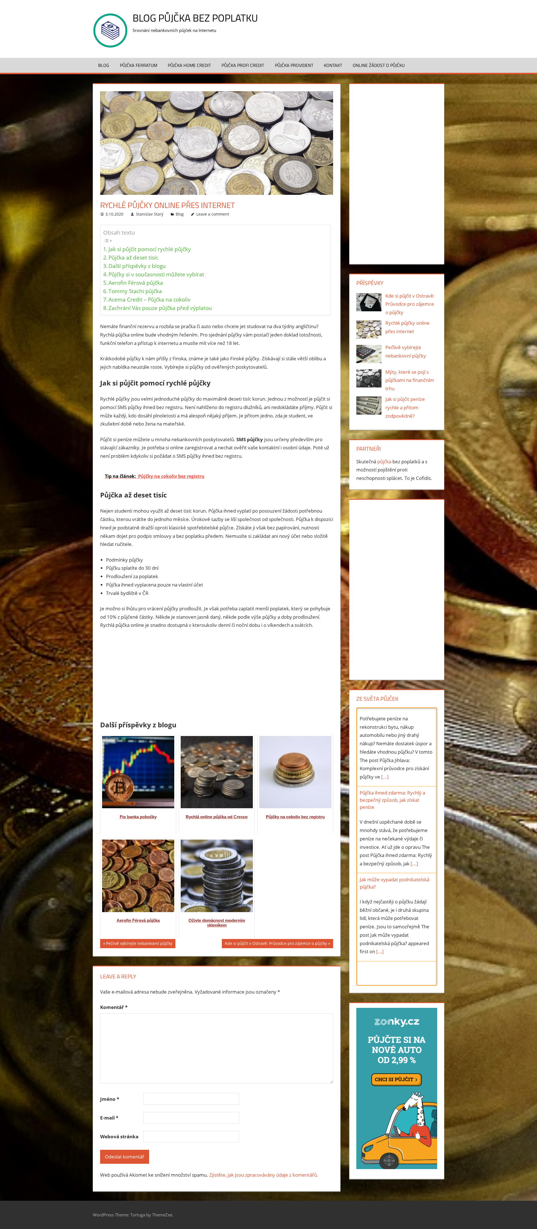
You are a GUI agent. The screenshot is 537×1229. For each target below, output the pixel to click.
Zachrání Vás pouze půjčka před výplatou (160, 307)
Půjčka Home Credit (189, 65)
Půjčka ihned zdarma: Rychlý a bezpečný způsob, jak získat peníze (392, 721)
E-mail (109, 1117)
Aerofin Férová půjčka (136, 282)
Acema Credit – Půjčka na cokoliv (149, 299)
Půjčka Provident (294, 65)
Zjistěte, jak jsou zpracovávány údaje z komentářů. (263, 1175)
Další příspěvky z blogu (137, 265)
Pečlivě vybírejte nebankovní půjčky (139, 944)
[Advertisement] (216, 676)
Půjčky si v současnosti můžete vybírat (156, 274)
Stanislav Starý (149, 214)
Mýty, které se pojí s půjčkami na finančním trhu (409, 380)
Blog (103, 65)
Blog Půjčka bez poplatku (195, 17)
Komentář (114, 1007)
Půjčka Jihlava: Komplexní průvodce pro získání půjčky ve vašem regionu (393, 896)
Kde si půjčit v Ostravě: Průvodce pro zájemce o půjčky (276, 944)
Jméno (109, 1099)
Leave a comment (212, 214)
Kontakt (333, 65)
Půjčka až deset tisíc (133, 257)
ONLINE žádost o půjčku (379, 65)
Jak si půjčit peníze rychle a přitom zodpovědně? (405, 407)
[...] (414, 785)
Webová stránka (119, 1136)
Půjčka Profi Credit (243, 65)
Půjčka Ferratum (138, 65)
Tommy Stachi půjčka (135, 291)
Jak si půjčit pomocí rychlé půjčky (150, 249)
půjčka (384, 461)
